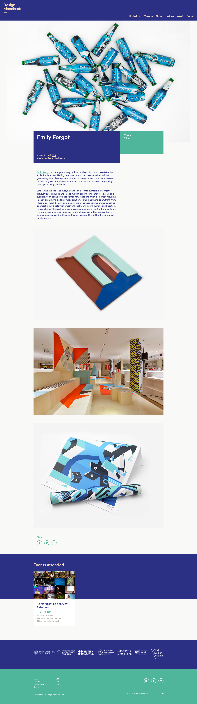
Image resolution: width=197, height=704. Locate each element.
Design (50, 158)
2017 (54, 155)
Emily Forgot (43, 172)
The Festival (134, 16)
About (180, 16)
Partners (170, 16)
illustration (59, 158)
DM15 (58, 679)
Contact (37, 687)
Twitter (127, 138)
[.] (161, 693)
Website (127, 135)
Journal (190, 16)
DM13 (58, 684)
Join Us (37, 681)
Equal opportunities (41, 684)
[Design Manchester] (13, 10)
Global (159, 16)
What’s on (148, 16)
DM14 (58, 681)
